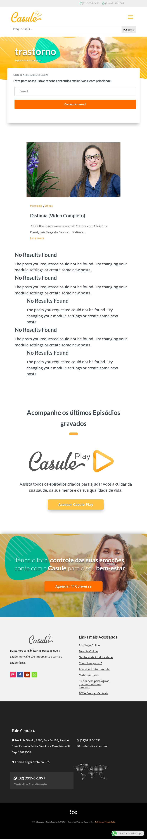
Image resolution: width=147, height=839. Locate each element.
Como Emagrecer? (90, 663)
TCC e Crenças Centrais (93, 693)
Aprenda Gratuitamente (94, 669)
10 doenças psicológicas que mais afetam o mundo (94, 684)
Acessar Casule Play (75, 504)
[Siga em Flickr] (34, 674)
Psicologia (36, 205)
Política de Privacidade (105, 822)
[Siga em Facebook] (20, 674)
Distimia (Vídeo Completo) (57, 215)
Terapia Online (88, 651)
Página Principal (22, 60)
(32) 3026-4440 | (92, 3)
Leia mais (37, 238)
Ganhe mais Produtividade (96, 657)
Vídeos (49, 205)
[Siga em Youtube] (27, 674)
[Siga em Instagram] (13, 674)
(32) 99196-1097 (114, 3)
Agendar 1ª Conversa (73, 586)
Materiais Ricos (88, 675)
